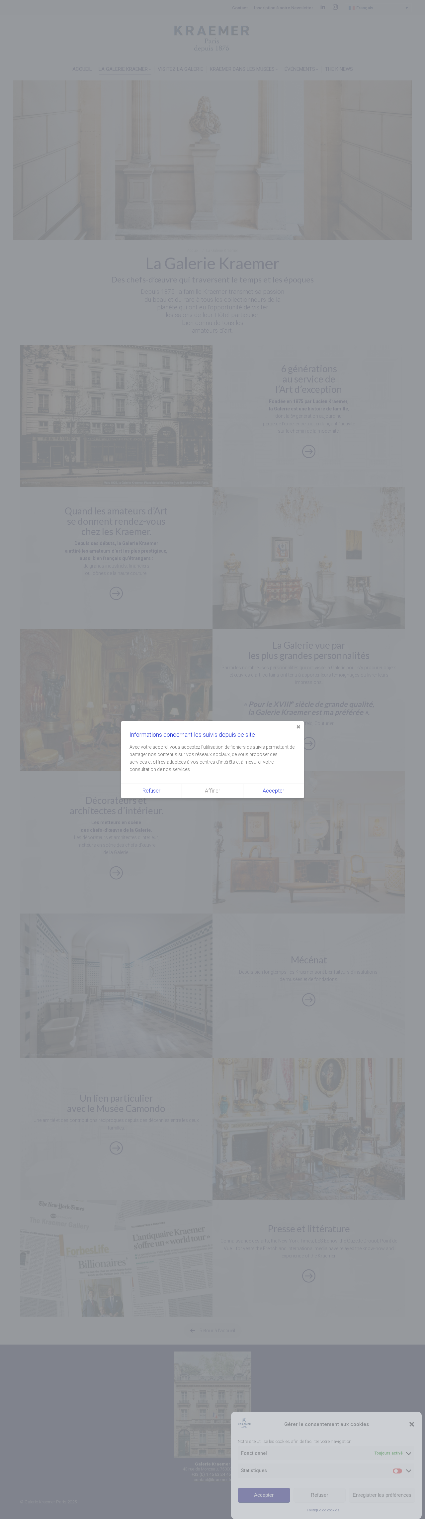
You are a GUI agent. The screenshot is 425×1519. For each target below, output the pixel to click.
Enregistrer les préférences (382, 1495)
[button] (411, 1424)
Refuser (319, 1495)
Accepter (264, 1495)
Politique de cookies (323, 1510)
